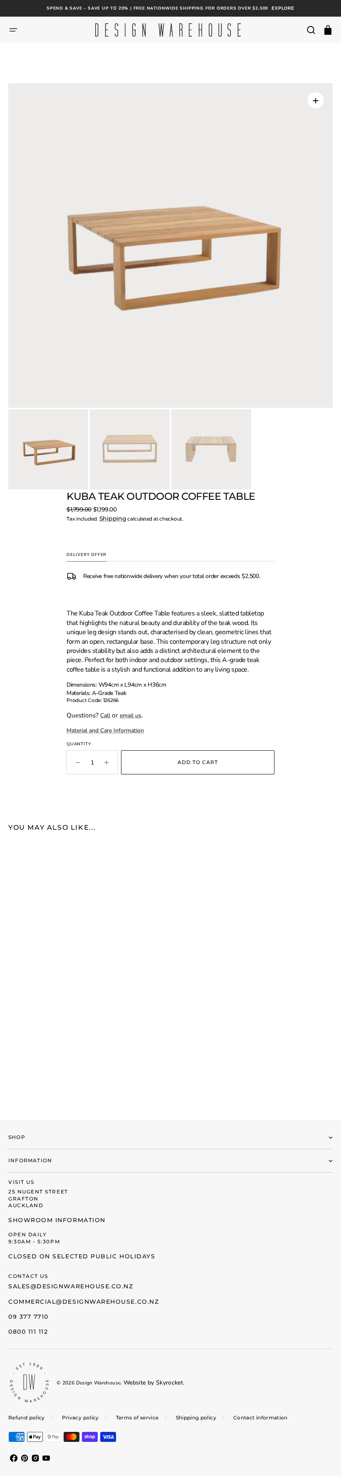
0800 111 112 (28, 1331)
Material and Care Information (105, 730)
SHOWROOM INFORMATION (57, 1220)
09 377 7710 (28, 1316)
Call (105, 715)
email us (130, 715)
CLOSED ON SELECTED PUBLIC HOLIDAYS (81, 1256)
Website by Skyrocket (153, 1383)
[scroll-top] (323, 1458)
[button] (13, 30)
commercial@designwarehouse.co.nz (83, 1301)
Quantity (79, 744)
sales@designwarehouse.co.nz (70, 1286)
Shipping (112, 518)
